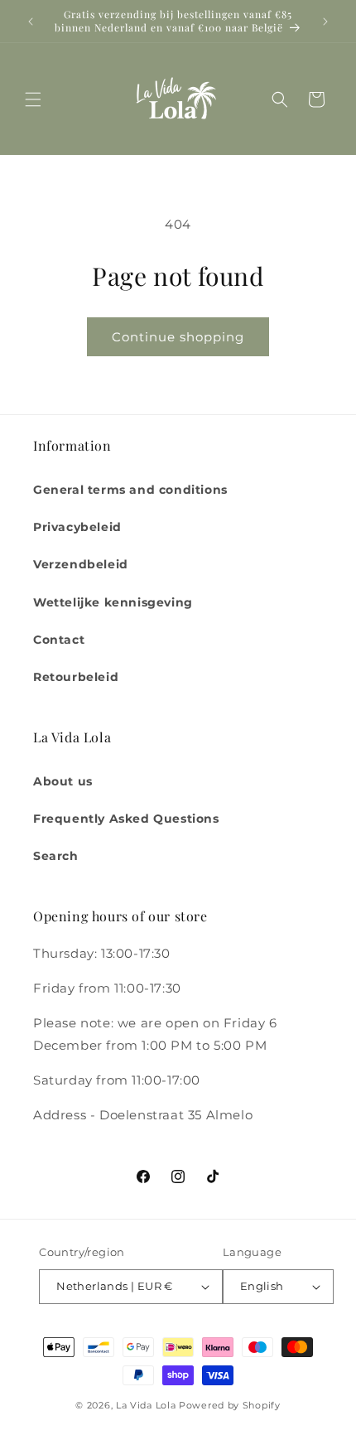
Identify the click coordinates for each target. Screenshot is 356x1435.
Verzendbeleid (80, 564)
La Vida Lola (146, 1405)
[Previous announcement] (30, 21)
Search (56, 855)
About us (63, 781)
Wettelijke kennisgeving (113, 602)
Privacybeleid (77, 526)
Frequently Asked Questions (126, 818)
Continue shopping (178, 337)
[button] (33, 99)
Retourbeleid (75, 676)
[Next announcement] (325, 21)
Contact (58, 639)
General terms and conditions (130, 489)
